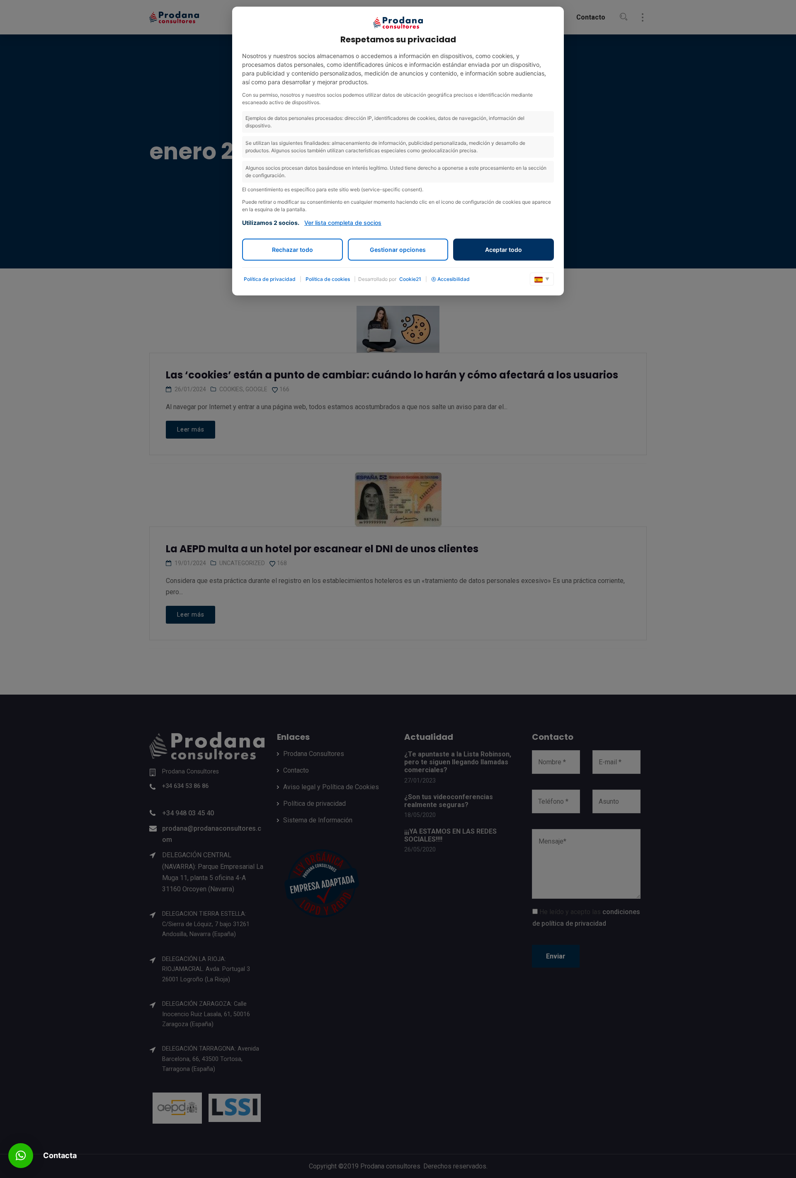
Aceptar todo (503, 249)
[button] (20, 1155)
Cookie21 (410, 279)
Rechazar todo (292, 249)
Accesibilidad (453, 279)
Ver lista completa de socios (342, 222)
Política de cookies (328, 279)
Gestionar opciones (398, 249)
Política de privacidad (270, 279)
